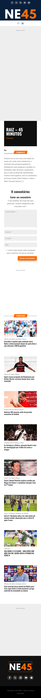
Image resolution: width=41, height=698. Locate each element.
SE (22, 513)
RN (13, 409)
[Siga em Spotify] (29, 2)
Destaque (18, 339)
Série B (6, 374)
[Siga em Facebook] (12, 2)
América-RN (7, 409)
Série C (6, 513)
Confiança (12, 513)
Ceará (13, 478)
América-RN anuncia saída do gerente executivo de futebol (18, 413)
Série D (16, 409)
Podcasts (9, 138)
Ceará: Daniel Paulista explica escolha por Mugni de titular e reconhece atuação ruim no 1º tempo (20, 482)
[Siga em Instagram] (20, 2)
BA (10, 339)
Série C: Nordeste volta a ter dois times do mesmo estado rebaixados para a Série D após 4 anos (19, 518)
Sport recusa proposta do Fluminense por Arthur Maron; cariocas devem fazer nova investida (19, 379)
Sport (12, 374)
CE (13, 443)
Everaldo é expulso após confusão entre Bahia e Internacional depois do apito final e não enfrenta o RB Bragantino (20, 343)
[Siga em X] (16, 2)
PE (10, 374)
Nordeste (18, 513)
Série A (24, 339)
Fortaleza (7, 443)
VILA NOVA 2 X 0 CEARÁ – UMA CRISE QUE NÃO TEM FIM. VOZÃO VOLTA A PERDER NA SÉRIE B (19, 553)
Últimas (6, 339)
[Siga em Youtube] (24, 2)
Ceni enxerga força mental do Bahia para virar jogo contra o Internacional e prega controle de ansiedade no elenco (19, 588)
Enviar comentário (27, 258)
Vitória (22, 443)
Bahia (13, 339)
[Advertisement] (20, 53)
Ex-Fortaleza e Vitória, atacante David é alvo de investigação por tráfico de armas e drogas (20, 447)
